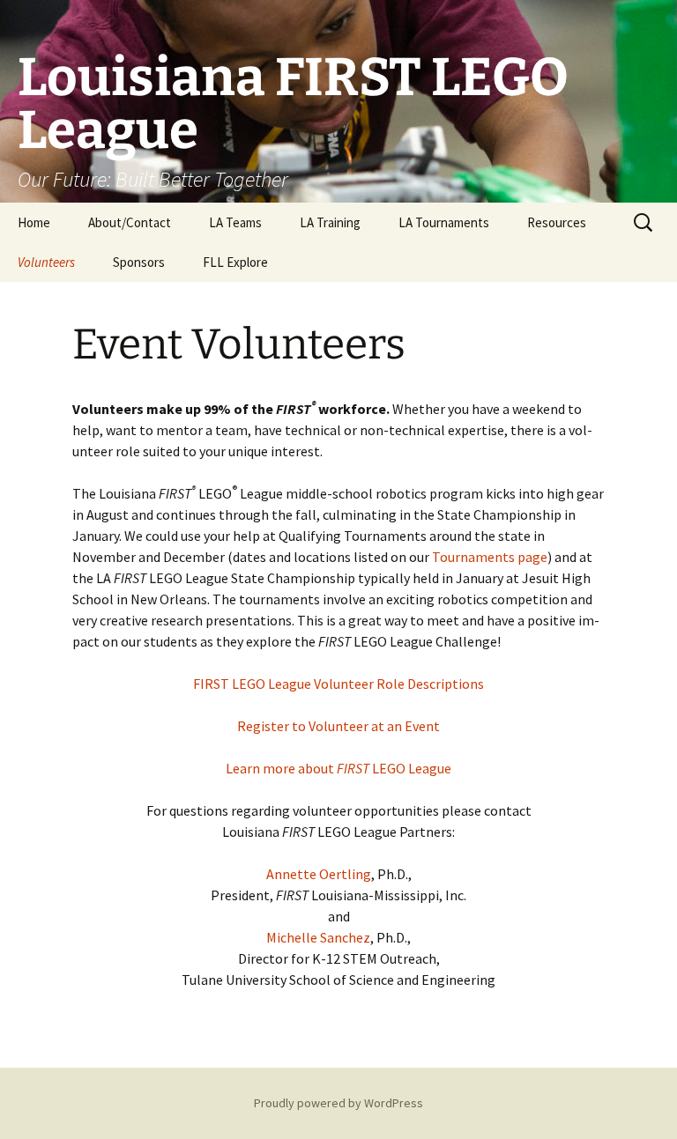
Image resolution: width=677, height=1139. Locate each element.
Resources (556, 222)
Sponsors (139, 262)
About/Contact (129, 222)
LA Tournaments (443, 222)
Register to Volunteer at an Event (338, 726)
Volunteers (46, 262)
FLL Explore (235, 262)
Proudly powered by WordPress (338, 1103)
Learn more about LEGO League (338, 768)
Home (34, 222)
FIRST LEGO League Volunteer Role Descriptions (338, 683)
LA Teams (235, 222)
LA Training (330, 222)
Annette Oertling (318, 874)
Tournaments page (489, 557)
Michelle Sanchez (318, 937)
